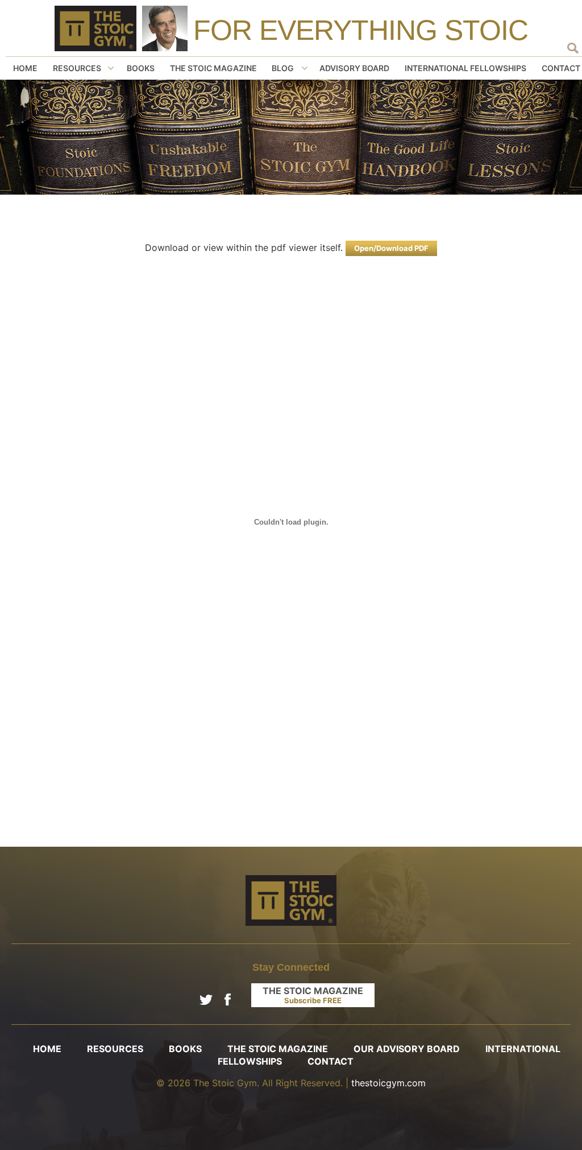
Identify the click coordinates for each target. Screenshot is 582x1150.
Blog (283, 68)
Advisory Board (354, 68)
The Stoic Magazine (213, 68)
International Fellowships (465, 68)
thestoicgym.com (388, 1083)
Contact (330, 1061)
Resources (77, 68)
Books (141, 68)
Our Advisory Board (407, 1048)
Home (25, 68)
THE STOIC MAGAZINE (313, 995)
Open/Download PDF (391, 248)
